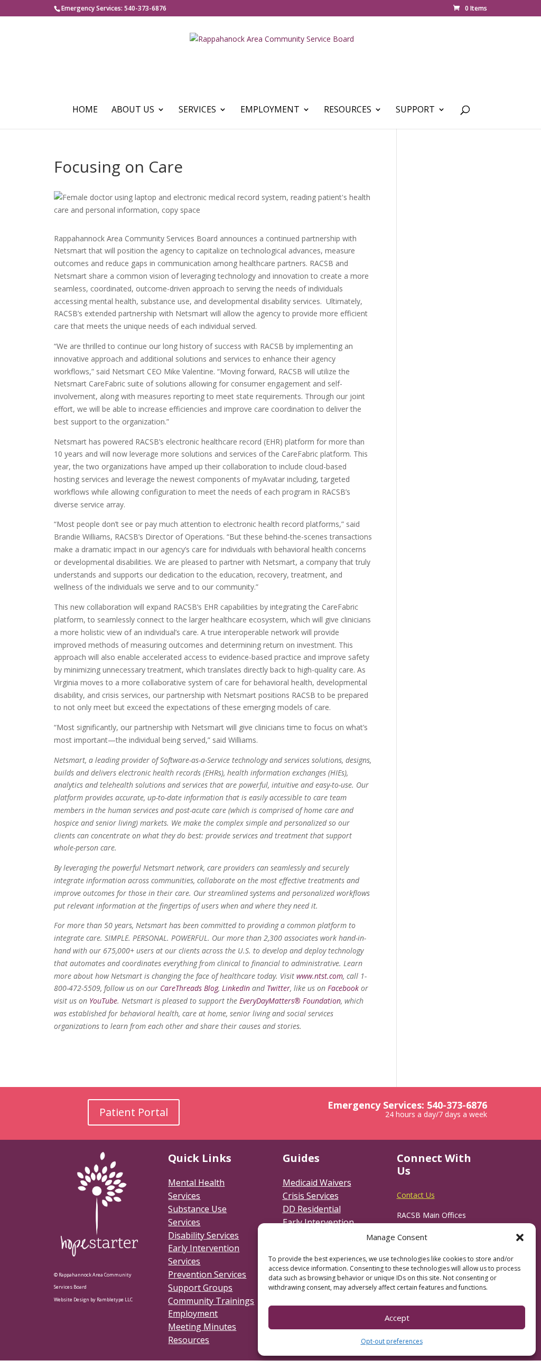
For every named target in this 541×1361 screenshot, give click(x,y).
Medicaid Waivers (317, 1182)
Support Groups (200, 1287)
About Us (132, 110)
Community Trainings (211, 1301)
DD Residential (312, 1209)
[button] (520, 1237)
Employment (270, 110)
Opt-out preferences (392, 1341)
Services (197, 110)
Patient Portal (133, 1112)
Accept (397, 1317)
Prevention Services (207, 1274)
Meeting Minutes (202, 1326)
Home (85, 110)
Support (415, 110)
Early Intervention (318, 1222)
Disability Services (203, 1235)
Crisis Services (311, 1196)
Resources (347, 110)
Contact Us (416, 1195)
